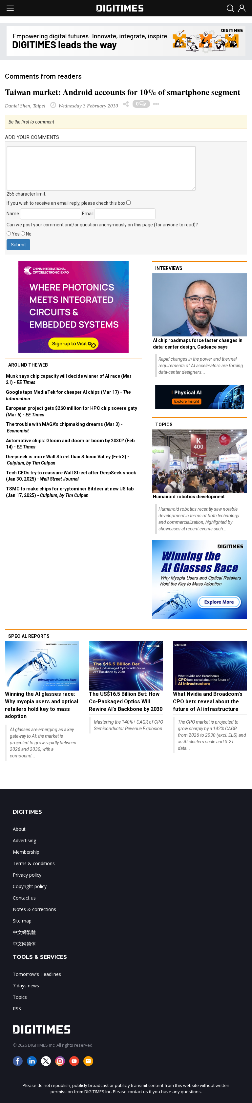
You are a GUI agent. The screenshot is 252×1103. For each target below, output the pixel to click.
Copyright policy (30, 886)
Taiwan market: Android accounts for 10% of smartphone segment (122, 92)
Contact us (24, 898)
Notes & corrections (34, 909)
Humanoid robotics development (189, 496)
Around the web (28, 365)
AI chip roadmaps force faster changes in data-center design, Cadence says (197, 344)
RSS (17, 1008)
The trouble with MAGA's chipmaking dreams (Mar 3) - (64, 427)
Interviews (168, 268)
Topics (164, 424)
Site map (22, 921)
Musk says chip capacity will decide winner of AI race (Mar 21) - (69, 379)
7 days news (26, 985)
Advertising (24, 840)
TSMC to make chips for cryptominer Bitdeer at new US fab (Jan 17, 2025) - (70, 492)
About (19, 829)
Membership (26, 852)
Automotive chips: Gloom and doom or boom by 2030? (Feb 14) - (70, 444)
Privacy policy (27, 875)
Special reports (29, 636)
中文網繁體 (24, 932)
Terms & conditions (34, 863)
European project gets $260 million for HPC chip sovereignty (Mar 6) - (71, 411)
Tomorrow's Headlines (37, 974)
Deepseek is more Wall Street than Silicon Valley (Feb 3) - (67, 460)
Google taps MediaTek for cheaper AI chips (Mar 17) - (68, 395)
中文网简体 (24, 944)
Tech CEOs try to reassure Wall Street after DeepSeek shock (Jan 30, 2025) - (71, 476)
